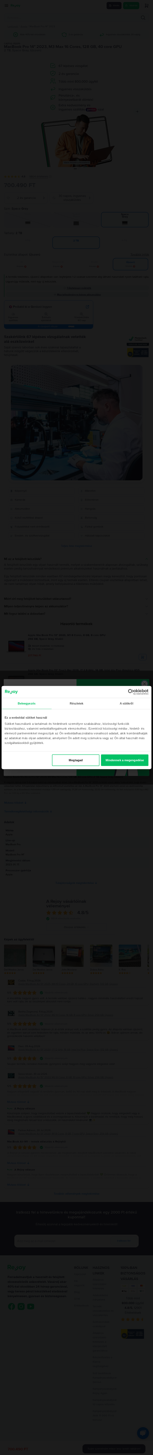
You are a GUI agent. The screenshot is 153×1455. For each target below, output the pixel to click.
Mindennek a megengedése (125, 760)
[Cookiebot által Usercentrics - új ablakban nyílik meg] (131, 692)
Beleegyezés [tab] (26, 703)
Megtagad (76, 760)
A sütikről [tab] (126, 703)
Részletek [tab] (76, 703)
